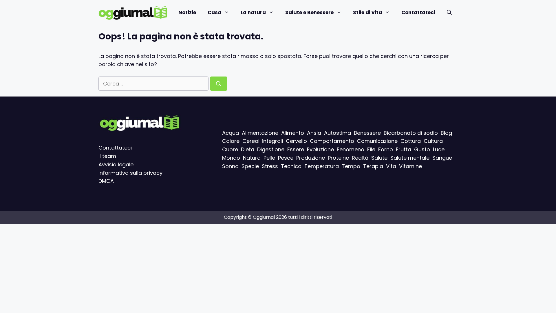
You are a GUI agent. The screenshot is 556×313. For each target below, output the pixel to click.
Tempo (351, 166)
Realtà (360, 157)
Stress (270, 166)
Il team (107, 156)
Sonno (230, 166)
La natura (253, 12)
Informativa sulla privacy (130, 172)
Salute (379, 157)
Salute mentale (409, 157)
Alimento (292, 133)
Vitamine (410, 166)
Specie (250, 166)
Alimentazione (260, 133)
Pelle (269, 157)
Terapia (373, 166)
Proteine (338, 157)
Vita (391, 166)
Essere (295, 149)
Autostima (337, 133)
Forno (385, 149)
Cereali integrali (262, 141)
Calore (230, 141)
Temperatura (321, 166)
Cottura (410, 141)
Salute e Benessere (309, 12)
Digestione (270, 149)
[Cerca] (218, 84)
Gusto (422, 149)
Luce (439, 149)
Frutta (403, 149)
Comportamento (332, 141)
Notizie (187, 12)
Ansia (314, 133)
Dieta (247, 149)
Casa (214, 12)
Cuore (230, 149)
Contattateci (418, 12)
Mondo (231, 157)
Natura (252, 157)
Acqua (230, 133)
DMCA (106, 181)
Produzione (310, 157)
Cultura (433, 141)
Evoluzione (320, 149)
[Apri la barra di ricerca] (449, 12)
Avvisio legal (114, 164)
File (371, 149)
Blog (446, 133)
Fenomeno (350, 149)
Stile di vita (367, 12)
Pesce (285, 157)
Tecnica (291, 166)
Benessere (367, 133)
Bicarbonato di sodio (411, 133)
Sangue (442, 157)
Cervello (296, 141)
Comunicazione (377, 141)
